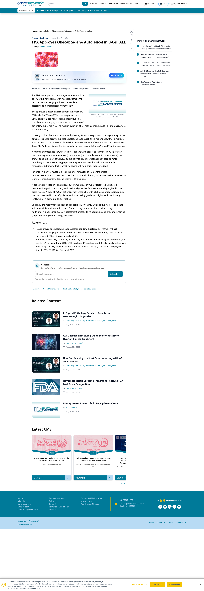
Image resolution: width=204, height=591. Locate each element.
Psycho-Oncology (52, 11)
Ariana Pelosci (71, 407)
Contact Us (181, 522)
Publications (125, 4)
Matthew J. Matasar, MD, (75, 320)
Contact (52, 504)
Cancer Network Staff (74, 343)
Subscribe (114, 274)
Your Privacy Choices (90, 504)
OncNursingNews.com (27, 509)
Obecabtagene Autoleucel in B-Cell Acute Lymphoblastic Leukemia (69, 289)
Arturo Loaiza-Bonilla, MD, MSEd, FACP (101, 320)
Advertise (21, 501)
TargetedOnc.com (57, 498)
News (92, 4)
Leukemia (36, 289)
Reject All (158, 584)
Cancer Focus (24, 10)
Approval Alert (44, 31)
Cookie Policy (35, 588)
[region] (102, 584)
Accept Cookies (174, 584)
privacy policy (79, 279)
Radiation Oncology (93, 11)
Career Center (80, 11)
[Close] (200, 584)
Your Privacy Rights (139, 584)
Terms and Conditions (59, 506)
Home (34, 31)
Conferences (113, 4)
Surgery (103, 11)
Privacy (52, 509)
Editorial (53, 501)
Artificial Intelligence (66, 11)
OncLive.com (23, 506)
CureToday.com (24, 504)
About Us (161, 522)
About (20, 498)
